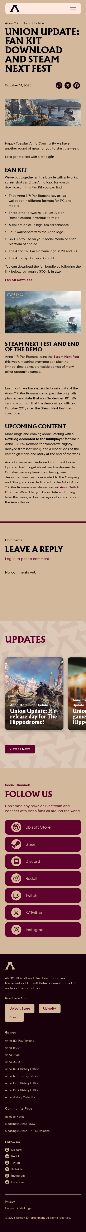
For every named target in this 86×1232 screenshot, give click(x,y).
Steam (14, 1017)
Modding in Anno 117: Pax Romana (27, 1131)
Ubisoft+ (49, 1008)
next (77, 693)
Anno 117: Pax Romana (19, 1040)
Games (10, 1032)
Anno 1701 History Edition (22, 1076)
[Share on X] (67, 85)
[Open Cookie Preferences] (78, 1224)
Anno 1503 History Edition (22, 1083)
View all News (19, 749)
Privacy (10, 1201)
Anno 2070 (12, 1062)
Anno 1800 (12, 1048)
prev (4, 693)
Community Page (18, 1108)
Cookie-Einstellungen (19, 1208)
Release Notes (14, 1117)
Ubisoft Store (19, 1008)
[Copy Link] (59, 85)
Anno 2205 (12, 1055)
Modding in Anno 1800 (20, 1124)
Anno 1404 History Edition (22, 1069)
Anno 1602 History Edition (22, 1090)
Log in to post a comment (27, 558)
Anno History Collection (20, 1097)
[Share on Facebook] (76, 85)
